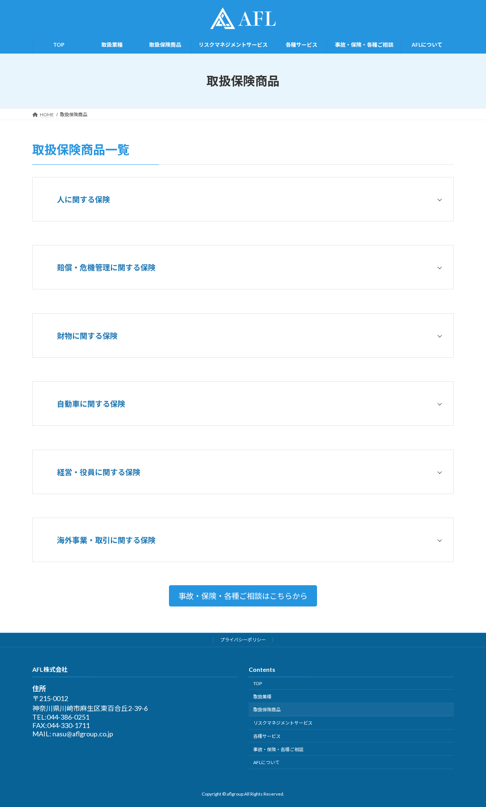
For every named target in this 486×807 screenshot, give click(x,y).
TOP (257, 683)
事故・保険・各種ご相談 (278, 749)
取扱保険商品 (267, 709)
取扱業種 (262, 697)
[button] (243, 595)
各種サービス (267, 736)
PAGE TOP (467, 775)
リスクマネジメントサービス (282, 723)
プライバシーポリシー (243, 640)
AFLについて (266, 762)
